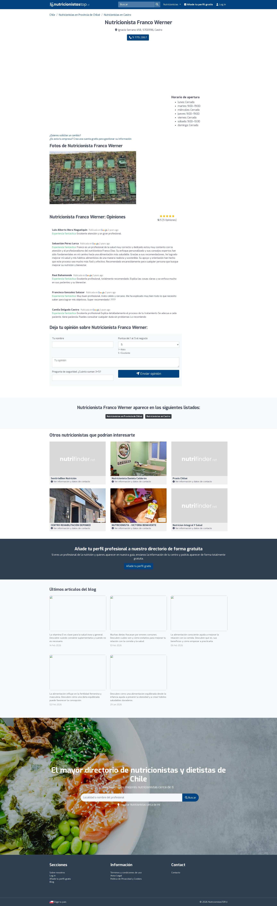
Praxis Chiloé (180, 478)
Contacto (175, 872)
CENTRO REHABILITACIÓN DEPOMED (71, 525)
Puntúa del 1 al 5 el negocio (133, 338)
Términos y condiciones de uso (126, 872)
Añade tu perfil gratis (199, 4)
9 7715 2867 (139, 37)
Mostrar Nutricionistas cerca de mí (140, 804)
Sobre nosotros (57, 872)
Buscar (192, 797)
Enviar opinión (150, 374)
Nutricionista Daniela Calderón (129, 478)
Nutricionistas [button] (171, 4)
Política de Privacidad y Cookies (126, 878)
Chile (52, 15)
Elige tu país (59, 902)
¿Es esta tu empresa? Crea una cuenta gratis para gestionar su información (90, 139)
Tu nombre (58, 338)
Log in (222, 4)
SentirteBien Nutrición (63, 478)
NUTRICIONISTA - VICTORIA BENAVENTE (134, 525)
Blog (52, 882)
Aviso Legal (116, 875)
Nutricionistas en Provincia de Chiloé (79, 15)
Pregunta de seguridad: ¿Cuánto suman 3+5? (76, 371)
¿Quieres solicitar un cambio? (65, 135)
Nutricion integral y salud (187, 525)
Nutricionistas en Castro (117, 15)
